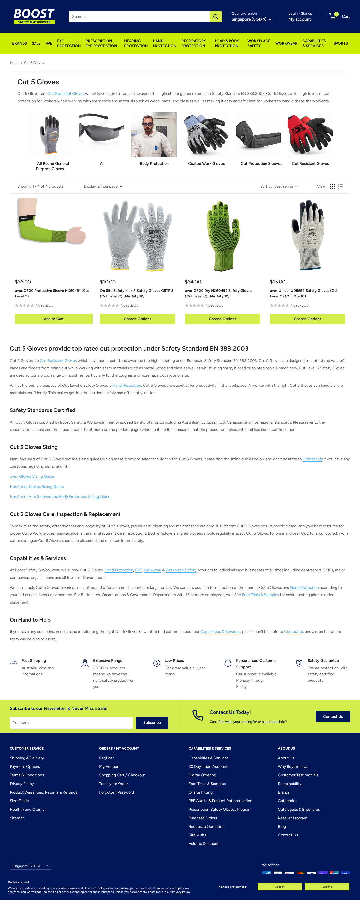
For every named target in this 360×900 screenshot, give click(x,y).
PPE (49, 43)
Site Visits (197, 835)
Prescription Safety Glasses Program (220, 809)
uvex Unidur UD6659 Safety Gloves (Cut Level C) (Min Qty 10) (304, 293)
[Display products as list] (340, 186)
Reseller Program (292, 818)
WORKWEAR (286, 43)
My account (299, 19)
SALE (36, 43)
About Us (286, 758)
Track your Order (113, 783)
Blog (282, 826)
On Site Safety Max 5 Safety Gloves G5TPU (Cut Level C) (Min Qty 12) (136, 293)
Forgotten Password (116, 792)
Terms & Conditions (27, 775)
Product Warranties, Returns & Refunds (43, 792)
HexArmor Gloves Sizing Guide (37, 486)
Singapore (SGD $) (26, 866)
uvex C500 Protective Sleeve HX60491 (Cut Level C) (52, 293)
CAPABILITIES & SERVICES (314, 43)
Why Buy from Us (293, 766)
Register (106, 758)
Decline (327, 886)
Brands (284, 792)
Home (14, 63)
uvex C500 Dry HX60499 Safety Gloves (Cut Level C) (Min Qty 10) (218, 293)
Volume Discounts (204, 843)
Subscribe (152, 722)
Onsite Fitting (201, 792)
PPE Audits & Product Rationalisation (220, 800)
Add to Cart (54, 319)
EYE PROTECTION (69, 43)
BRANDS (19, 43)
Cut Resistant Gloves (66, 93)
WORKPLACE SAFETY (258, 43)
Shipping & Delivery (27, 758)
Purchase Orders (203, 818)
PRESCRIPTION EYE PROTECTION (101, 43)
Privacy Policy (181, 892)
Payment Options (25, 766)
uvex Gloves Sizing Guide (32, 476)
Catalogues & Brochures (299, 809)
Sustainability (289, 783)
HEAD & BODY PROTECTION (227, 43)
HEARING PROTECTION (136, 43)
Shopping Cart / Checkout (122, 775)
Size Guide (19, 800)
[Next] (332, 137)
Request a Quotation (207, 826)
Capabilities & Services (220, 631)
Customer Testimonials (298, 775)
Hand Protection (126, 385)
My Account (110, 766)
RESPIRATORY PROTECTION (193, 43)
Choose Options (137, 319)
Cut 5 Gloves (34, 63)
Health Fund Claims (27, 809)
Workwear (152, 570)
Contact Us (313, 459)
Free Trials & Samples (260, 594)
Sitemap (17, 818)
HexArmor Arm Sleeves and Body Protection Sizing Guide (60, 496)
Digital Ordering (202, 775)
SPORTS (341, 43)
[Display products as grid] (332, 186)
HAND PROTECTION (165, 43)
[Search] (216, 16)
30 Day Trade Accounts (209, 766)
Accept (280, 886)
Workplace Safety (181, 570)
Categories (287, 800)
